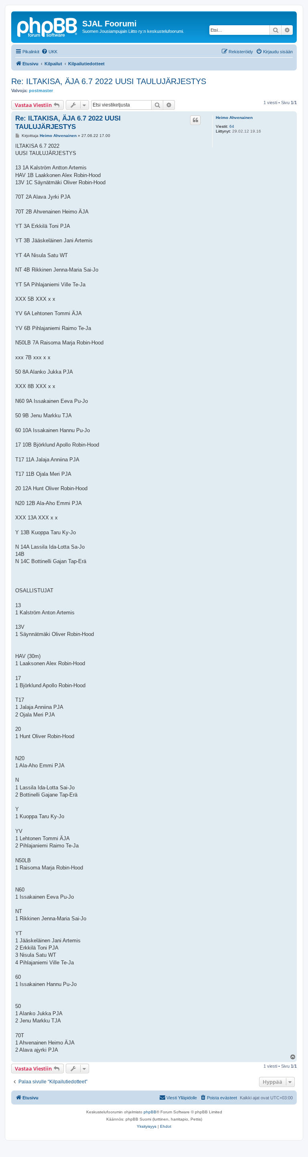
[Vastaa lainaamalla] (195, 120)
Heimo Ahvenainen (234, 117)
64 (231, 126)
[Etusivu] (47, 26)
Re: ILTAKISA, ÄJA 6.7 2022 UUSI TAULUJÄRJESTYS (108, 81)
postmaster (41, 90)
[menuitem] (49, 51)
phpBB (150, 1112)
